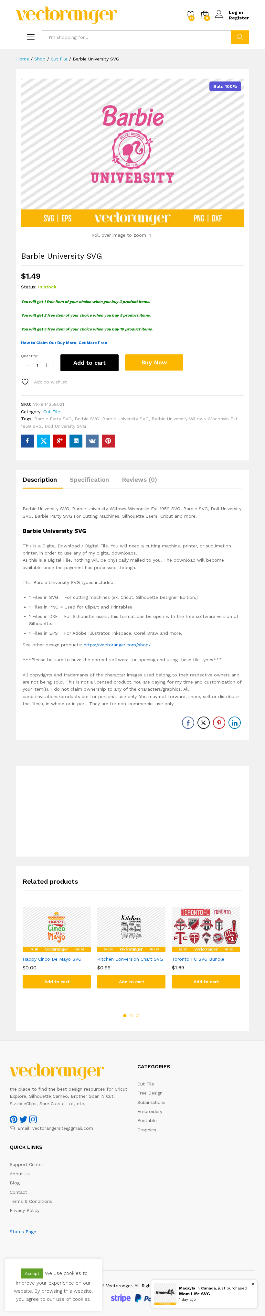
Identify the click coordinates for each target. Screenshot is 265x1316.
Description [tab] (40, 480)
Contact (18, 1192)
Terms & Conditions (31, 1201)
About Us (20, 1173)
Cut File (51, 411)
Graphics (146, 1129)
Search (240, 37)
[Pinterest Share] (219, 723)
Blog (15, 1182)
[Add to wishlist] (63, 948)
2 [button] (131, 1015)
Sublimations (151, 1102)
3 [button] (137, 1015)
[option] (56, 952)
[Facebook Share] (188, 723)
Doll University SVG (65, 426)
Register (239, 17)
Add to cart (89, 362)
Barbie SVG (87, 418)
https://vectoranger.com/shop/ (117, 644)
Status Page (23, 1231)
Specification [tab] (89, 480)
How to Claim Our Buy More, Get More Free (64, 342)
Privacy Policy (24, 1210)
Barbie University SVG (125, 418)
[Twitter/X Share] (203, 723)
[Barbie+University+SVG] (43, 441)
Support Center (26, 1164)
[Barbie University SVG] (27, 441)
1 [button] (124, 1015)
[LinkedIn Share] (234, 723)
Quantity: (29, 356)
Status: (29, 286)
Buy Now (154, 362)
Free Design (150, 1092)
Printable (147, 1120)
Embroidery (149, 1111)
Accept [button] (32, 1273)
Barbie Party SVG (53, 418)
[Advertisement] (132, 811)
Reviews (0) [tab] (139, 480)
